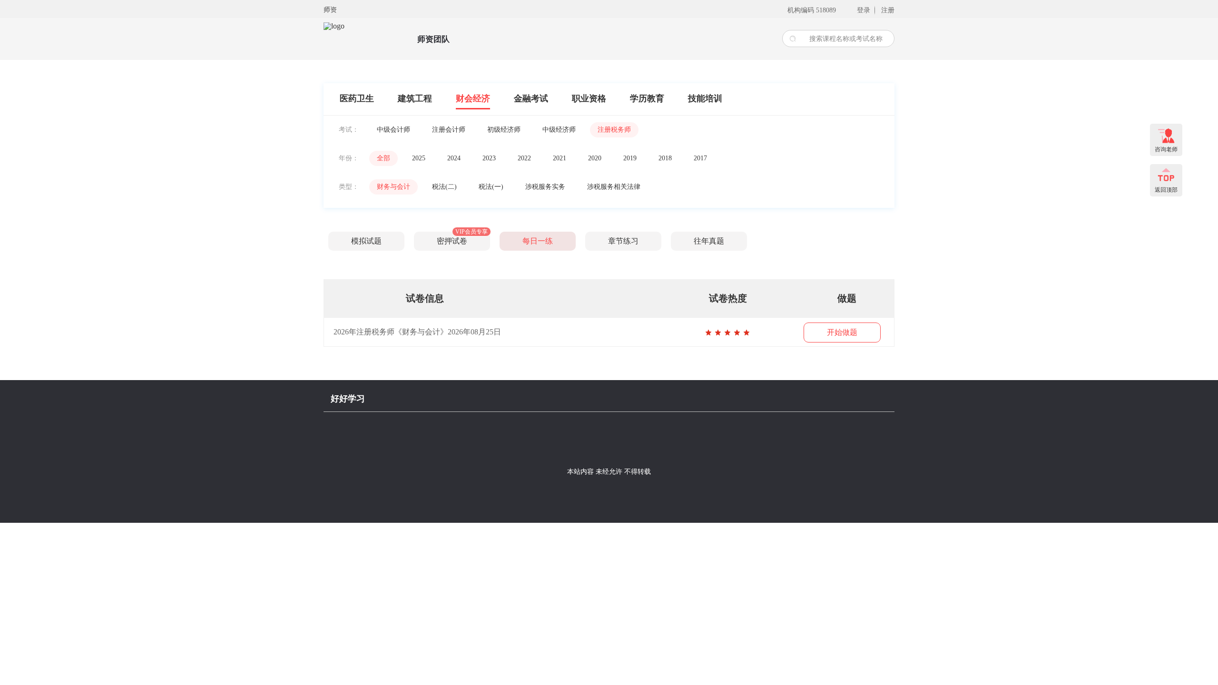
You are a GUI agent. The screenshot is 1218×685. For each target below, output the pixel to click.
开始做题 (842, 332)
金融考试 (531, 98)
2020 (594, 158)
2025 (418, 158)
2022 (524, 158)
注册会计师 (448, 129)
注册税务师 (614, 129)
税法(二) (444, 186)
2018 (665, 158)
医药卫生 (357, 98)
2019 (630, 158)
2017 (700, 158)
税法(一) (491, 186)
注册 (887, 10)
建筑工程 (415, 98)
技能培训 (705, 98)
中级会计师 (393, 129)
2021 (559, 158)
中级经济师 (559, 129)
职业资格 (589, 98)
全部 (383, 158)
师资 (330, 9)
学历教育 (647, 98)
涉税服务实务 (545, 186)
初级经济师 (504, 129)
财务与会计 (393, 186)
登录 (863, 10)
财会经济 (473, 98)
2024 (454, 158)
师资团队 (433, 39)
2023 (489, 158)
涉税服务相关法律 (613, 186)
